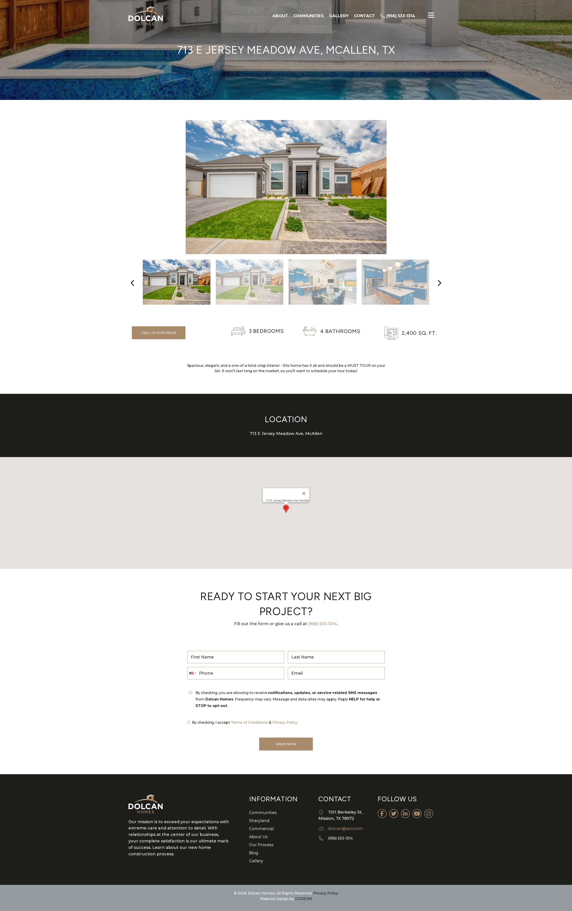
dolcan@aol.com (345, 828)
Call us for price (158, 333)
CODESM (303, 899)
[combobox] (192, 673)
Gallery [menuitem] (339, 15)
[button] (286, 509)
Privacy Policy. (285, 722)
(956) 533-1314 (322, 623)
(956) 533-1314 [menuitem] (400, 15)
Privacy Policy (325, 893)
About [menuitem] (280, 15)
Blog (253, 852)
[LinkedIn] (405, 813)
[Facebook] (382, 813)
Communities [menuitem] (308, 15)
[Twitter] (393, 813)
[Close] (304, 493)
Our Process (261, 844)
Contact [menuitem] (364, 15)
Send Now (286, 744)
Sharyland (259, 820)
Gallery (256, 860)
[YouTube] (417, 813)
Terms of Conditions (249, 722)
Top (561, 900)
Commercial (261, 828)
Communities (263, 812)
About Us (258, 836)
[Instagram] (428, 813)
